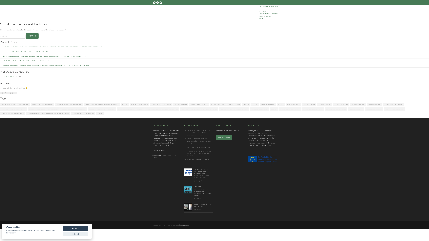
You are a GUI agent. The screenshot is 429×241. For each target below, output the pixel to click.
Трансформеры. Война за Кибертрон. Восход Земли (48, 113)
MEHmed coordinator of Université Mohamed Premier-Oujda (199, 141)
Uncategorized (9, 76)
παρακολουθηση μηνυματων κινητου (234, 109)
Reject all (76, 234)
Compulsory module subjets (268, 6)
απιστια (280, 104)
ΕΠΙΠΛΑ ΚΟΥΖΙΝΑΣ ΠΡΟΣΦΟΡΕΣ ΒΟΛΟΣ (69, 104)
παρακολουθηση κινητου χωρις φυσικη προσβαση (199, 109)
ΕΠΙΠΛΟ (124, 104)
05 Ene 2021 (198, 209)
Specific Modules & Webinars (268, 14)
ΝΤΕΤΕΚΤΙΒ (167, 104)
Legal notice (184, 225)
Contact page (224, 137)
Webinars (262, 18)
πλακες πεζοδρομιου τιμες (336, 109)
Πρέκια (246, 104)
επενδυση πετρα (309, 104)
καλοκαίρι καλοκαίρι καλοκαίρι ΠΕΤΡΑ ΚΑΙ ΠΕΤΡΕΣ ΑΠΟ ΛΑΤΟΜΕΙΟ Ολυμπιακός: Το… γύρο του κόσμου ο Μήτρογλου (46, 65)
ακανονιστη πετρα (267, 104)
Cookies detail (11, 233)
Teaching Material (265, 16)
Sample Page (263, 11)
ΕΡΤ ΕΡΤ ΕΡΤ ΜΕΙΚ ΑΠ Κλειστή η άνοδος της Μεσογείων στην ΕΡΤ (27, 51)
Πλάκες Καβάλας (234, 104)
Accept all (75, 228)
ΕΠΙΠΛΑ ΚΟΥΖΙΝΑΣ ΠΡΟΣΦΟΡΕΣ (42, 104)
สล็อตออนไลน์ (90, 113)
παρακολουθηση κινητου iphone (13, 109)
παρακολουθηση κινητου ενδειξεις (101, 109)
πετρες (273, 109)
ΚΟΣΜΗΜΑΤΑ (156, 104)
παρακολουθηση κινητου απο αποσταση (43, 109)
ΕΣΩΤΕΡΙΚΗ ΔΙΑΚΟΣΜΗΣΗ (139, 104)
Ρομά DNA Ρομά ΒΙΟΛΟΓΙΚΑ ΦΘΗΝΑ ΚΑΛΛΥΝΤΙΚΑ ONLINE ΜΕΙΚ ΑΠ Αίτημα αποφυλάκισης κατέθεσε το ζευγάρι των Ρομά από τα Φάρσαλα (54, 47)
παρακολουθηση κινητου (394, 104)
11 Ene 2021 (197, 198)
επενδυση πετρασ (325, 104)
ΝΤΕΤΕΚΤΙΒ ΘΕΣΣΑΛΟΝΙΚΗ (199, 104)
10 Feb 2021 (198, 181)
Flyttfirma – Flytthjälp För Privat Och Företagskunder (26, 60)
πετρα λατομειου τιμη (259, 109)
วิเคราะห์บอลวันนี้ (77, 113)
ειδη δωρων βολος (293, 104)
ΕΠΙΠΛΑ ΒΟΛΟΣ (23, 104)
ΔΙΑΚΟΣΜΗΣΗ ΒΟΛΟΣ (8, 104)
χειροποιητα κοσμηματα (394, 109)
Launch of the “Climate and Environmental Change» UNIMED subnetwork (198, 133)
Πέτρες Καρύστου (217, 104)
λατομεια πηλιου (374, 104)
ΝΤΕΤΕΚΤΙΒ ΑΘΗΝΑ (181, 104)
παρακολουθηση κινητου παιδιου (130, 109)
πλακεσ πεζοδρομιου (374, 109)
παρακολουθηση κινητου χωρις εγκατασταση (162, 109)
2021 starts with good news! (198, 147)
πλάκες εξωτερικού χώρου (289, 109)
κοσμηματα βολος (357, 104)
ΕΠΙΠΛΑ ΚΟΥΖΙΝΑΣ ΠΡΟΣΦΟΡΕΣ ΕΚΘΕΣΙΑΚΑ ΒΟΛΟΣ (101, 104)
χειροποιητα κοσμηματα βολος (13, 113)
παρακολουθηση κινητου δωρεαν (73, 109)
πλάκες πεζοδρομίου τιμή (312, 109)
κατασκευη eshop (341, 104)
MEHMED (262, 9)
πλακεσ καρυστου (356, 109)
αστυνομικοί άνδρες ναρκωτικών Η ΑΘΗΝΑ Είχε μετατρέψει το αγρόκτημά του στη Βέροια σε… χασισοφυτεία (44, 56)
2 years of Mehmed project (198, 159)
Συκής (255, 104)
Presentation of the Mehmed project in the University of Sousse (199, 153)
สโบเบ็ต (100, 113)
